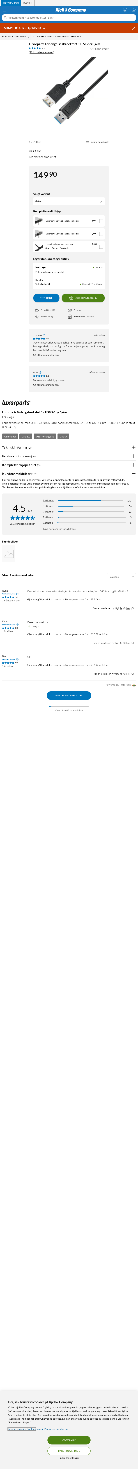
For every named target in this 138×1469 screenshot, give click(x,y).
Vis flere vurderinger (68, 695)
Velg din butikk (42, 284)
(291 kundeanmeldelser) (41, 52)
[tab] (11, 3)
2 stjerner (48, 517)
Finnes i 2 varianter (61, 248)
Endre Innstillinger (69, 1457)
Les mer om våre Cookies (22, 1429)
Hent (49, 298)
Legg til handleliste (99, 142)
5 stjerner (48, 500)
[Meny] (4, 10)
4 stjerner (48, 505)
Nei (128, 608)
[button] (8, 553)
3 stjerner (48, 511)
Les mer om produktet (42, 157)
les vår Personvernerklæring (52, 1429)
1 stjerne (48, 522)
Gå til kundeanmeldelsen (46, 355)
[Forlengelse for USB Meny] (29, 37)
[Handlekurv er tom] (133, 10)
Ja (121, 608)
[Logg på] (125, 10)
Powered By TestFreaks (118, 684)
